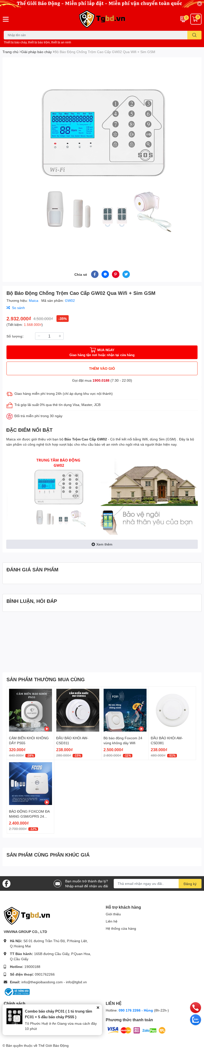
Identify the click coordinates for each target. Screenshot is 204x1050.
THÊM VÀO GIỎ (102, 368)
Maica (34, 300)
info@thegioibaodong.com (42, 982)
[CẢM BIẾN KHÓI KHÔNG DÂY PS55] (30, 710)
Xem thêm (104, 544)
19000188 (32, 966)
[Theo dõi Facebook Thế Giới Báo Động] (6, 883)
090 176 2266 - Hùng (136, 1010)
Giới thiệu (113, 914)
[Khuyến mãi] (102, 3)
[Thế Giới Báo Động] (102, 19)
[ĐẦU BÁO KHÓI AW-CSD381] (172, 710)
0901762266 (45, 974)
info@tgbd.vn (76, 982)
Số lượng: (15, 336)
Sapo (74, 1045)
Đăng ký (190, 884)
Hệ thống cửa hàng (121, 928)
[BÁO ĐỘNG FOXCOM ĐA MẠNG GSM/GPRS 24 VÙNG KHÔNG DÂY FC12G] (30, 783)
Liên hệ (111, 921)
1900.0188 (101, 380)
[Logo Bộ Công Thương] (17, 991)
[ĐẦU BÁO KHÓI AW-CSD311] (77, 710)
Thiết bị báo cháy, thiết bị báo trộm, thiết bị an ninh (37, 42)
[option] (102, 158)
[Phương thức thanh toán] (136, 1030)
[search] (194, 35)
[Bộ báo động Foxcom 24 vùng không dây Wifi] (125, 710)
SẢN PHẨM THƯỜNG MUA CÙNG (45, 679)
